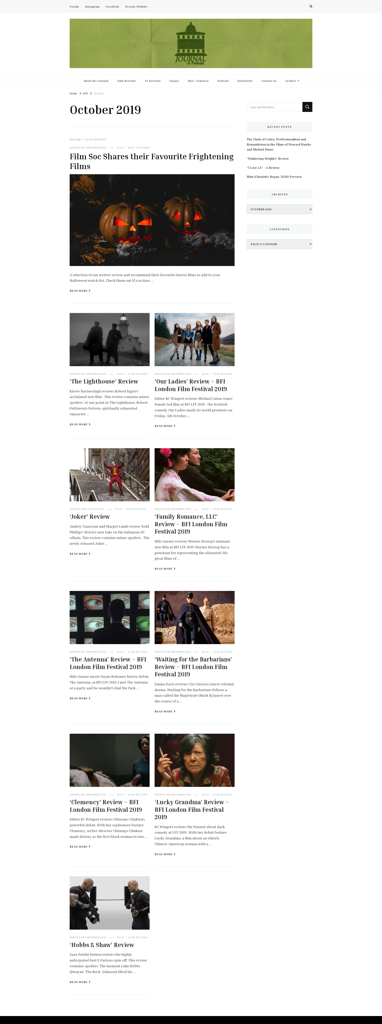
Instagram (92, 6)
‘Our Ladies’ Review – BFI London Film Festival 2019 (191, 385)
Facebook (112, 6)
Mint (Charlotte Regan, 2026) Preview (274, 177)
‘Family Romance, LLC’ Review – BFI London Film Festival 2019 (191, 524)
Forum (74, 6)
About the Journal (95, 80)
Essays (174, 80)
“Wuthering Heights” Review (268, 158)
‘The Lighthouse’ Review (104, 381)
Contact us (269, 80)
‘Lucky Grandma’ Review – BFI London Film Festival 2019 (192, 809)
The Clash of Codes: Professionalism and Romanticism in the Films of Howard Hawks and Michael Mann (279, 144)
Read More (79, 290)
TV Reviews (153, 80)
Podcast (223, 80)
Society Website (136, 6)
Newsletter (245, 80)
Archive (290, 80)
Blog (120, 147)
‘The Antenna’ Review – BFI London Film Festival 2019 (108, 663)
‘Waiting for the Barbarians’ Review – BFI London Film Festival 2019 (193, 667)
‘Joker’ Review (90, 516)
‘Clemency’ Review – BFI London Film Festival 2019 (106, 805)
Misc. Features (198, 80)
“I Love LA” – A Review (263, 168)
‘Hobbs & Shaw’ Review (102, 944)
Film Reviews (126, 80)
